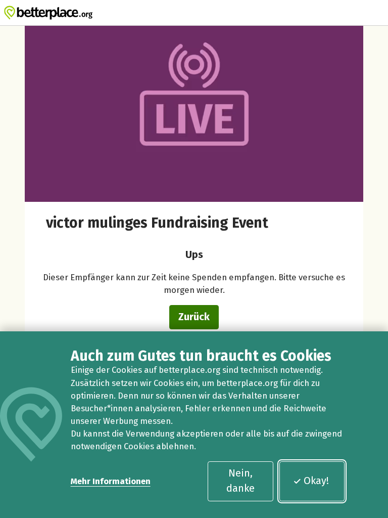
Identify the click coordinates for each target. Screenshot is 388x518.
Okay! (316, 480)
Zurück (194, 317)
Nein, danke (240, 480)
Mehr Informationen (111, 481)
